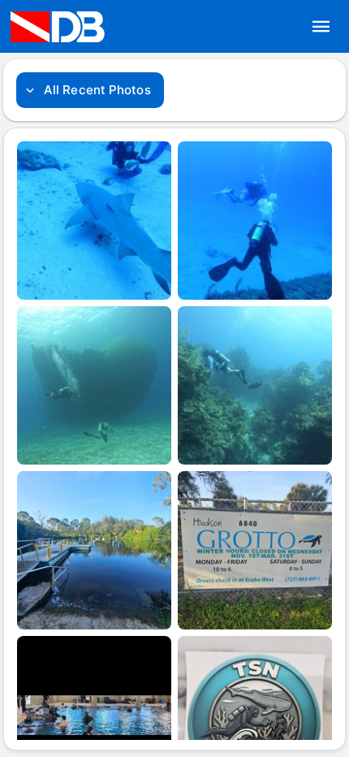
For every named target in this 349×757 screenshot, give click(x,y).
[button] (321, 27)
